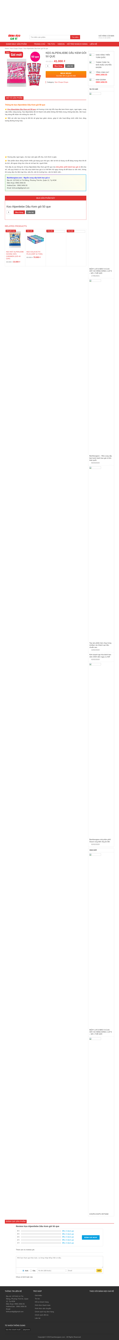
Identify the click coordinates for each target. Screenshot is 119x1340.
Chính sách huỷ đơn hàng (44, 1312)
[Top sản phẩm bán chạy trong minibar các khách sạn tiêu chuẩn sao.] (95, 554)
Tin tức (51, 44)
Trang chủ (39, 44)
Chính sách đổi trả (41, 1315)
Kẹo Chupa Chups (16, 48)
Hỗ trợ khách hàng (77, 44)
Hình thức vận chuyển (43, 1308)
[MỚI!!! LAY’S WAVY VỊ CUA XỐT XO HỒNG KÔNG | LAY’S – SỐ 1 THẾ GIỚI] (95, 179)
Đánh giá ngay (90, 1237)
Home (7, 48)
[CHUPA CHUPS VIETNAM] (95, 1125)
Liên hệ (93, 44)
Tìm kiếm (75, 37)
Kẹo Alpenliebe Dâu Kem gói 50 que (21, 109)
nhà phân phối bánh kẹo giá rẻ (68, 167)
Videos (61, 44)
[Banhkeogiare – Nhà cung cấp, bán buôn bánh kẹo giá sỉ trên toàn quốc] (95, 366)
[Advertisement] (59, 16)
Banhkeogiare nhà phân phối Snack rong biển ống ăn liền (100, 840)
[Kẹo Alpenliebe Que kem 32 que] (24, 70)
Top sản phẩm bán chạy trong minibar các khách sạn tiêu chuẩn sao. (100, 645)
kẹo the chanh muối (13, 1329)
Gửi (99, 1270)
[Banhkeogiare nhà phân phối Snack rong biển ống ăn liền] (95, 750)
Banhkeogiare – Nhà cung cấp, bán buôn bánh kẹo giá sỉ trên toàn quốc (100, 458)
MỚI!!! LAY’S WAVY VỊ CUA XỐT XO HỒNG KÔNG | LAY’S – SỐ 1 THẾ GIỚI (100, 271)
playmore (26, 1329)
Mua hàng (58, 66)
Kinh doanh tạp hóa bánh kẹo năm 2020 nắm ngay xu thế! (100, 656)
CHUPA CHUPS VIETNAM (98, 1214)
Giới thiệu (38, 1295)
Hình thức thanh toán (42, 1305)
